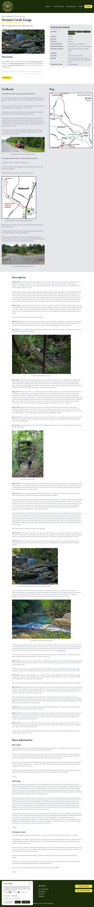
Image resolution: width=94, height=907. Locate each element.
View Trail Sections (43, 889)
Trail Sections (58, 6)
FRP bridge (55, 325)
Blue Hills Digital (49, 903)
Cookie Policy (35, 903)
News (81, 6)
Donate (88, 6)
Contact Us (41, 896)
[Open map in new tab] (70, 120)
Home (3, 16)
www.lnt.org (62, 650)
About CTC (41, 893)
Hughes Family (27, 385)
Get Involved (41, 891)
